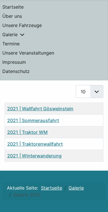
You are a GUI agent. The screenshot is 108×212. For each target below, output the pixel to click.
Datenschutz (16, 71)
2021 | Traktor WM (27, 132)
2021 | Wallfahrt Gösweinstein (40, 108)
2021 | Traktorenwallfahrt (35, 144)
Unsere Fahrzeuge (22, 25)
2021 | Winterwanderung (34, 156)
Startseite (13, 7)
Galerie (10, 34)
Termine (11, 44)
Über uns (12, 16)
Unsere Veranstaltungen (28, 53)
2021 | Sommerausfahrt (33, 120)
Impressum (14, 62)
